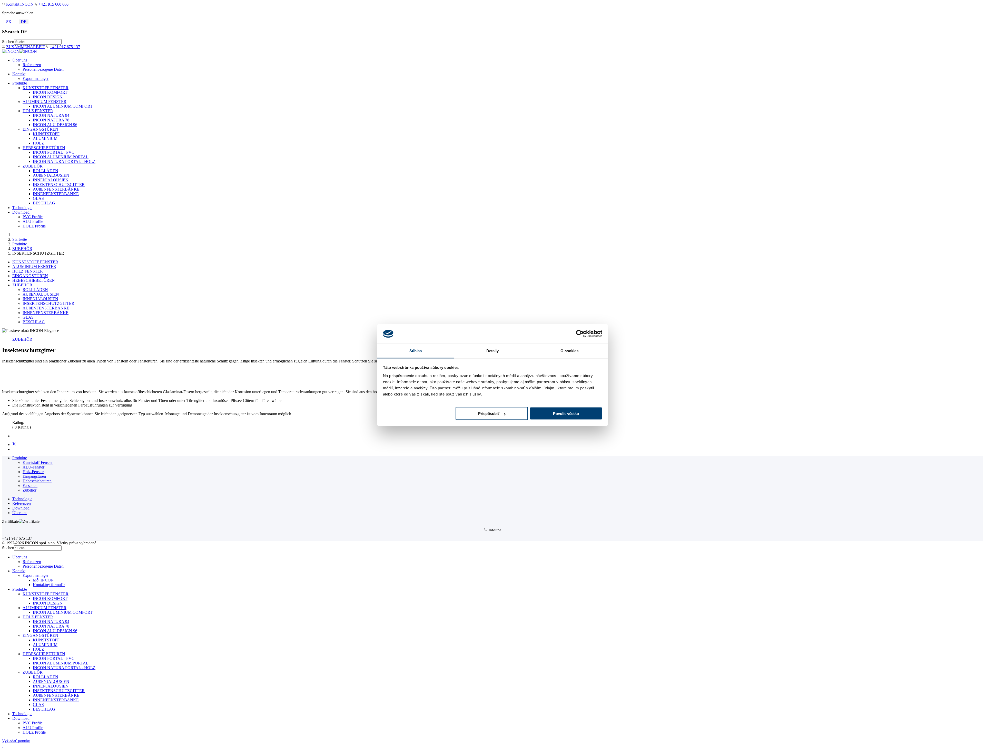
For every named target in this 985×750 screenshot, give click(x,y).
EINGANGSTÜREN (40, 129)
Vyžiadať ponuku (16, 741)
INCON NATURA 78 (51, 120)
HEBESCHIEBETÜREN (44, 147)
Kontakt (18, 74)
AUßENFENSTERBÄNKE (56, 189)
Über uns (19, 60)
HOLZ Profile (34, 226)
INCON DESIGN (48, 97)
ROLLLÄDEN (45, 171)
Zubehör (29, 490)
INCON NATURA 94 (51, 115)
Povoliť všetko (566, 413)
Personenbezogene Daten (43, 69)
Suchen (8, 41)
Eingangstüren (34, 476)
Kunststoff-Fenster (38, 462)
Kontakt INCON (20, 4)
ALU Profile (33, 221)
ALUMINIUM (45, 138)
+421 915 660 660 (53, 4)
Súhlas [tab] (415, 350)
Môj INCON (43, 580)
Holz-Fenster (33, 472)
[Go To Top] (2, 745)
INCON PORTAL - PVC (53, 152)
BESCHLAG (44, 203)
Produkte (19, 83)
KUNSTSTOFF (46, 134)
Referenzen (32, 64)
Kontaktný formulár (49, 584)
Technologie (22, 207)
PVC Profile (33, 217)
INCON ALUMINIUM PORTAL (60, 157)
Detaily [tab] (492, 350)
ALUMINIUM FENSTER (44, 101)
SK (9, 21)
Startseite (19, 239)
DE (23, 21)
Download (20, 212)
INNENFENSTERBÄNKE (56, 194)
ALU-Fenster (33, 467)
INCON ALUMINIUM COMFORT (63, 106)
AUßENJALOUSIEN (51, 175)
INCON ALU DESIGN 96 (55, 124)
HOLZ (38, 143)
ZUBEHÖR (33, 166)
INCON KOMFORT (50, 92)
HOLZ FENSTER (38, 111)
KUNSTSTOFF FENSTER (45, 88)
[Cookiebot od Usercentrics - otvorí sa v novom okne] (579, 334)
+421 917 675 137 (65, 47)
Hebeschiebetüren (37, 481)
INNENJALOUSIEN (50, 180)
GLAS (38, 198)
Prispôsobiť (488, 413)
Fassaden (30, 485)
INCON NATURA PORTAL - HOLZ (64, 161)
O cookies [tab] (569, 350)
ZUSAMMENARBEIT (25, 47)
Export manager (35, 78)
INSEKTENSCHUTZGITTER (59, 184)
